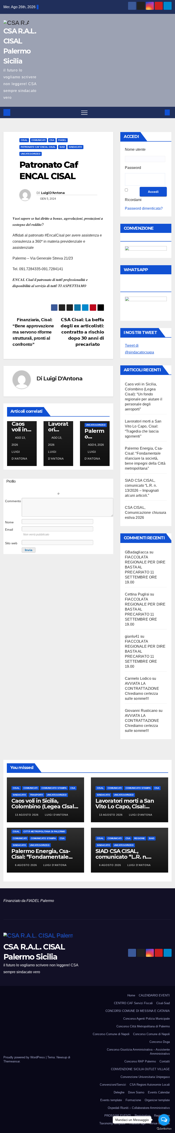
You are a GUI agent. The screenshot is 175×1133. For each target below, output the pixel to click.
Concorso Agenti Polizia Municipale (146, 1018)
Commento (13, 501)
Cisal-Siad (163, 1003)
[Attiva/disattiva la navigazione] (84, 112)
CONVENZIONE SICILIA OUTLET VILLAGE (140, 1069)
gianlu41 (132, 636)
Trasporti (36, 795)
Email (9, 529)
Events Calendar (159, 1092)
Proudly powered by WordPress (24, 1057)
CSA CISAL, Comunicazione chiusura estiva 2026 (145, 512)
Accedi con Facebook (79, 486)
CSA (51, 140)
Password (133, 168)
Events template (111, 1100)
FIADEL (62, 140)
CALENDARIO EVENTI (154, 995)
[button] (159, 112)
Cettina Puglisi (137, 594)
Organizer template (157, 1100)
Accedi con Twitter (38, 486)
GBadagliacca (136, 552)
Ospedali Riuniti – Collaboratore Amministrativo (139, 1108)
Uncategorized (30, 154)
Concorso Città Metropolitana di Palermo (143, 1026)
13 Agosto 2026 (27, 814)
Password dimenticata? (144, 208)
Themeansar (11, 1061)
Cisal (24, 140)
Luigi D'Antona (52, 193)
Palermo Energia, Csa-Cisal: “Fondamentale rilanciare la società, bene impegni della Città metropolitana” (145, 458)
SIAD (62, 147)
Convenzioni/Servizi (113, 1084)
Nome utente (135, 149)
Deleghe (119, 1092)
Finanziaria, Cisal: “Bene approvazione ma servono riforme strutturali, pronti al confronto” (33, 332)
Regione (139, 838)
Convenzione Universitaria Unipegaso (145, 1077)
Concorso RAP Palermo (140, 1061)
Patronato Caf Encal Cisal (38, 147)
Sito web (11, 543)
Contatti (165, 1061)
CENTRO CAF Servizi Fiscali (133, 1003)
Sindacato (75, 147)
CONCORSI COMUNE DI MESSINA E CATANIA (138, 1011)
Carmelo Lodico (138, 678)
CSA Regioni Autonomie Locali (150, 1084)
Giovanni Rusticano (141, 711)
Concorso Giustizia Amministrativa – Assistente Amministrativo (138, 1051)
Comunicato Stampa (54, 788)
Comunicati (38, 140)
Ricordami (133, 200)
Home (131, 995)
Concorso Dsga (159, 1042)
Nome (9, 522)
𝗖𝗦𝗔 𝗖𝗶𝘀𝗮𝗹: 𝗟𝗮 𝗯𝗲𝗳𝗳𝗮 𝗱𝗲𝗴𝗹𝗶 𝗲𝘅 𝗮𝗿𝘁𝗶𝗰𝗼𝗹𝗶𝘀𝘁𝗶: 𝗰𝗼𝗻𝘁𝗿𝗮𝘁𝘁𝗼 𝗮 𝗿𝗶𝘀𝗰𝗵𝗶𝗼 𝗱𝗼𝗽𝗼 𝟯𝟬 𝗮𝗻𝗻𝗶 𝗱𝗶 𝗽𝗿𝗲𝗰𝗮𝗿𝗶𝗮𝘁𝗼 (82, 332)
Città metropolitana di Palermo (44, 831)
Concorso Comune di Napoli (111, 1034)
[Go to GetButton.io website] (164, 1128)
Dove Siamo (136, 1092)
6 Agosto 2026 (26, 865)
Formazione (133, 1100)
